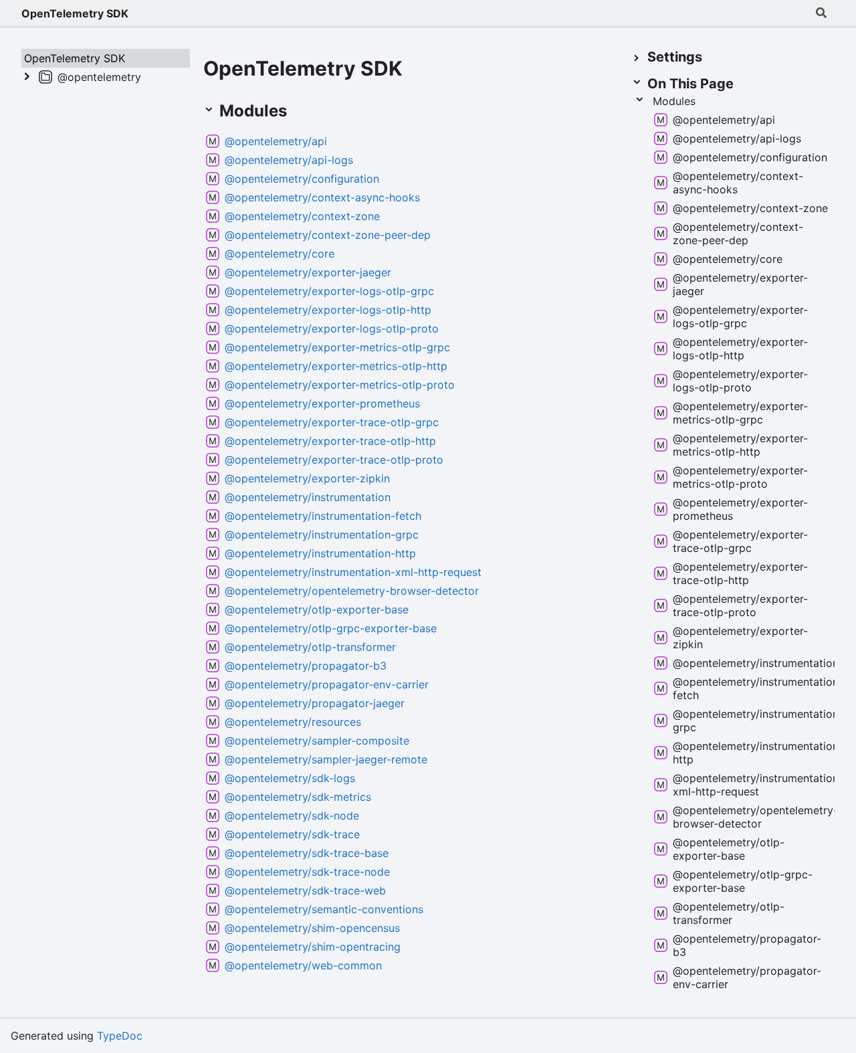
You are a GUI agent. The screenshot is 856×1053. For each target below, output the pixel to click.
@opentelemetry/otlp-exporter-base (317, 609)
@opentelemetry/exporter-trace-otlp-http (330, 441)
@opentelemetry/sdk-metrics (298, 796)
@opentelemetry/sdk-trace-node (307, 871)
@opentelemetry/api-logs (289, 160)
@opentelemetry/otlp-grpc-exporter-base (331, 628)
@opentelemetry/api (276, 141)
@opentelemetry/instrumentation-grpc (322, 534)
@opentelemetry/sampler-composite (317, 740)
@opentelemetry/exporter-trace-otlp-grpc (332, 422)
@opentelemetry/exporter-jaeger (308, 272)
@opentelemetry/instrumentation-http (320, 553)
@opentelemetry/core (279, 253)
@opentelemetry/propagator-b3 (306, 665)
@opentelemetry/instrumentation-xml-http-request (353, 572)
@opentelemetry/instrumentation (308, 497)
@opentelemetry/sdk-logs (290, 778)
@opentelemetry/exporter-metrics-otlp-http (336, 366)
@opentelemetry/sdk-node (292, 815)
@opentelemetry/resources (293, 722)
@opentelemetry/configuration (302, 178)
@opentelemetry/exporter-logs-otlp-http (328, 309)
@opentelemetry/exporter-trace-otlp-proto (334, 459)
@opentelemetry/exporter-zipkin (307, 478)
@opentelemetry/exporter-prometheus (322, 403)
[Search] (821, 13)
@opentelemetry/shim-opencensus (312, 928)
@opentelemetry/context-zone (302, 216)
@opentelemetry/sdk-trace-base (307, 853)
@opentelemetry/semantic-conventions (324, 909)
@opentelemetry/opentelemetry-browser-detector (352, 590)
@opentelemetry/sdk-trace (292, 834)
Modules (674, 101)
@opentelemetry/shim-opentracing (313, 946)
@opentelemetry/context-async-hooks (322, 197)
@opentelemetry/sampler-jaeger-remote (326, 759)
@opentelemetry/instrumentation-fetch (323, 515)
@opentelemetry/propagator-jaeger (315, 703)
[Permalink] (300, 112)
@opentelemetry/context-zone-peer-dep (328, 235)
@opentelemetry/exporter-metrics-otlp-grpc (337, 347)
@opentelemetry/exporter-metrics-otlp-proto (340, 384)
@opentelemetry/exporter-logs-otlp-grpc (329, 291)
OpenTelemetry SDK (74, 13)
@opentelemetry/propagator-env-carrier (327, 684)
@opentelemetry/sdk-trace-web (305, 890)
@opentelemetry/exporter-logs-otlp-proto (332, 328)
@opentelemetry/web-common (303, 965)
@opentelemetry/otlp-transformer (310, 647)
